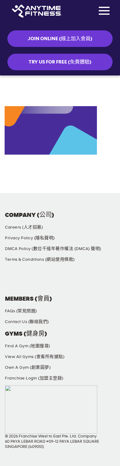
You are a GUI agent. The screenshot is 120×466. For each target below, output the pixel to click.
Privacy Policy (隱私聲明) (30, 238)
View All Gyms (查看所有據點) (34, 357)
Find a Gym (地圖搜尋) (27, 346)
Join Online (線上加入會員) (60, 38)
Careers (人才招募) (24, 227)
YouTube (75, 281)
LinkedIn (107, 281)
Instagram (43, 281)
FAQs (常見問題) (21, 311)
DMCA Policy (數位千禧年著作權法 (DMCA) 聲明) (53, 249)
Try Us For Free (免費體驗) (60, 62)
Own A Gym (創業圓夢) (27, 367)
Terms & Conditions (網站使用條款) (40, 259)
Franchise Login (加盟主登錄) (34, 378)
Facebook (11, 281)
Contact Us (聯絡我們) (27, 322)
